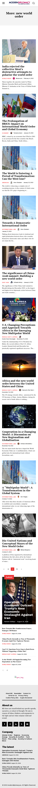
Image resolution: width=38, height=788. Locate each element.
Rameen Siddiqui (9, 621)
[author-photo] (14, 78)
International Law (9, 229)
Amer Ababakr (18, 182)
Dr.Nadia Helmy (18, 282)
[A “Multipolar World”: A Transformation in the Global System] (19, 472)
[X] (21, 724)
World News (6, 78)
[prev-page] (4, 569)
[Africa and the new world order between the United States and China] (19, 365)
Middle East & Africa (9, 337)
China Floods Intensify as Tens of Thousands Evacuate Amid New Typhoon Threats (18, 640)
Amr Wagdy (24, 497)
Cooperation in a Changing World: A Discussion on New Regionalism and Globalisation (19, 436)
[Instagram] (10, 724)
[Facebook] (4, 724)
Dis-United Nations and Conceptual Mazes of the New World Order (17, 543)
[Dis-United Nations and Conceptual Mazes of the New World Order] (19, 525)
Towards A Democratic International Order (16, 224)
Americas (5, 182)
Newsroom (19, 78)
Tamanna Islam (17, 133)
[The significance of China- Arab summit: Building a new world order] (19, 258)
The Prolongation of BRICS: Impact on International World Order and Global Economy (18, 125)
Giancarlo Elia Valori (28, 390)
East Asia (5, 282)
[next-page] (21, 569)
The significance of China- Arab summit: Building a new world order (18, 275)
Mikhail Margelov (25, 550)
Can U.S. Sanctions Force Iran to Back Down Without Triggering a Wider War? (18, 650)
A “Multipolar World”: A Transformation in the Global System (17, 490)
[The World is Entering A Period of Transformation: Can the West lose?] (19, 158)
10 (17, 569)
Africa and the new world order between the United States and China (18, 383)
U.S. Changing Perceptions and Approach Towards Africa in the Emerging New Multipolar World (18, 329)
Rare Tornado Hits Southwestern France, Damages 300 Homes (18, 760)
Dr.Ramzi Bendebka (26, 443)
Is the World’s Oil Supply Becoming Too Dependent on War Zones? (16, 661)
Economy (5, 133)
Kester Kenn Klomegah (8, 339)
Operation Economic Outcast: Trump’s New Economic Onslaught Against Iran (19, 610)
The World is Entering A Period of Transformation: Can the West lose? (18, 176)
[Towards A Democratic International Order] (19, 207)
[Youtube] (27, 724)
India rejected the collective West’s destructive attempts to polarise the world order (17, 70)
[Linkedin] (16, 724)
